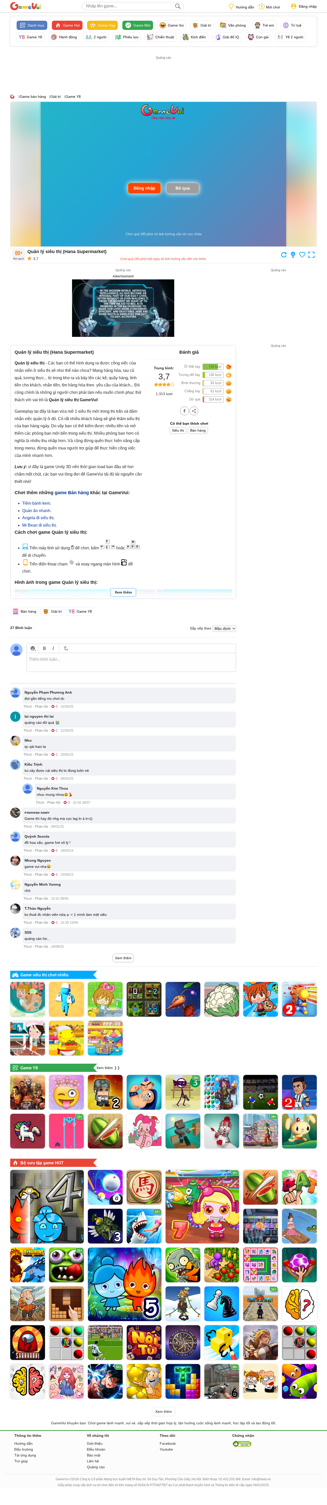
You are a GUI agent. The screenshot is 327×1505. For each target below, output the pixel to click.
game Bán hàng (72, 492)
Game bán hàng (33, 96)
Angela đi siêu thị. (38, 518)
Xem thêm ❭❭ (108, 1068)
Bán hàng (198, 430)
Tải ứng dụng (25, 1455)
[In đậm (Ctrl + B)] (44, 648)
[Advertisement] (163, 72)
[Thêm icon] (32, 648)
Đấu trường (23, 1449)
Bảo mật (93, 1455)
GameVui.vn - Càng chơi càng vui (25, 6)
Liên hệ (93, 1461)
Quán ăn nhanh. (36, 510)
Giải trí (55, 96)
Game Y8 (73, 96)
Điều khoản (96, 1449)
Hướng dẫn (245, 7)
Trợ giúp (21, 1461)
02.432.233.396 (230, 1479)
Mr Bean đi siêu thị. (39, 525)
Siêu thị (178, 430)
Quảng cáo (96, 1467)
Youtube (166, 1449)
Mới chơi (273, 7)
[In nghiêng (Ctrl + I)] (53, 648)
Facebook (168, 1443)
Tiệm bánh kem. (36, 503)
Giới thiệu (94, 1443)
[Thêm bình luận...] (131, 662)
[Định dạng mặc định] (65, 648)
